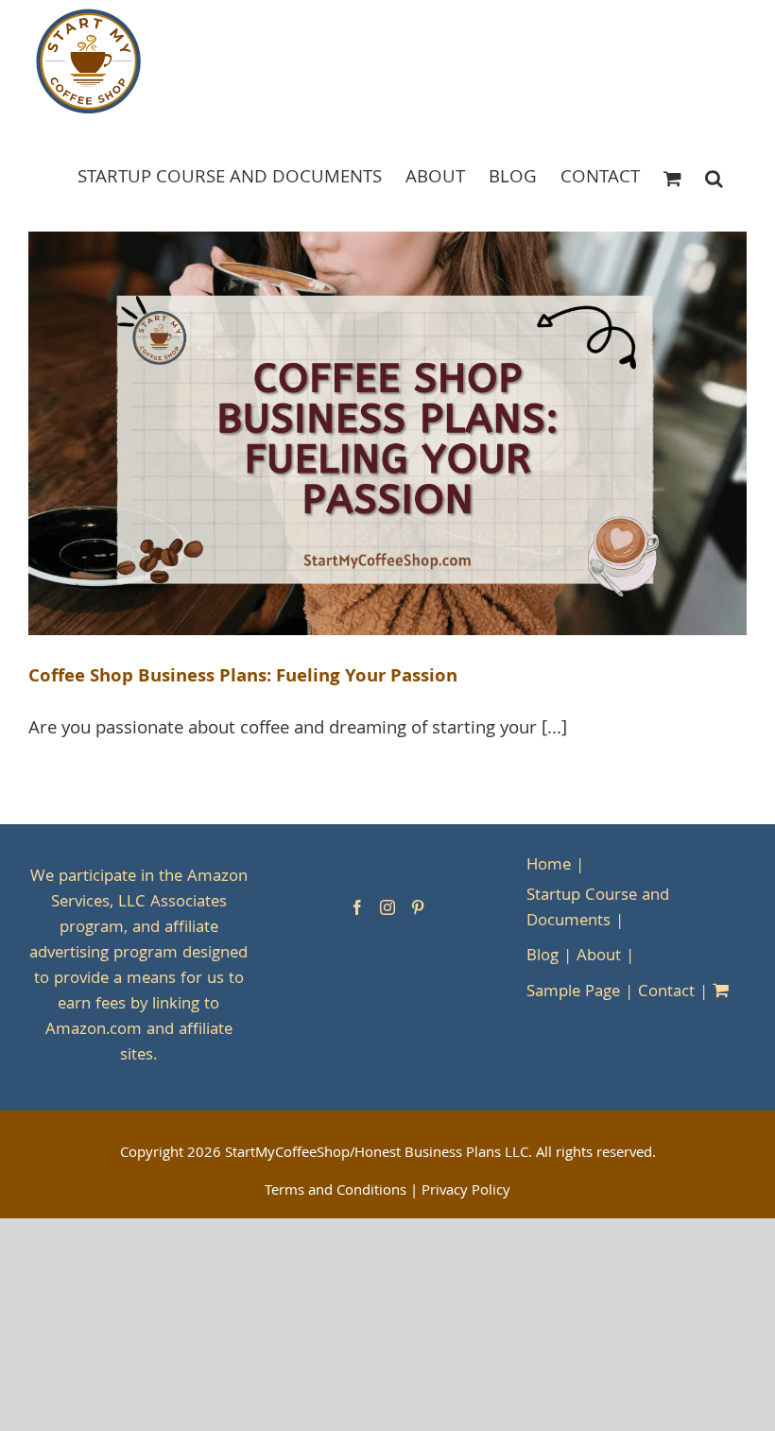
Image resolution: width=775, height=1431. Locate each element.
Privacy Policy (466, 1192)
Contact (666, 993)
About (599, 957)
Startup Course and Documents (597, 909)
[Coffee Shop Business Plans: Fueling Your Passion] (387, 434)
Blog (542, 957)
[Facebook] (357, 907)
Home (548, 866)
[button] (714, 177)
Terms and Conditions (335, 1192)
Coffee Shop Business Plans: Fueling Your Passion (242, 678)
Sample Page (573, 993)
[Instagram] (387, 907)
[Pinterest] (417, 907)
